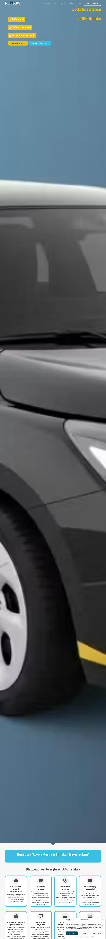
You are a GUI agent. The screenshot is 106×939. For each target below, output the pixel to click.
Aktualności (72, 3)
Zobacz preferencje (97, 933)
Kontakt (79, 3)
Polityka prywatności (79, 936)
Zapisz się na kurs (92, 3)
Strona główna (48, 3)
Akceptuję (72, 933)
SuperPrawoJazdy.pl (58, 859)
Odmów (84, 933)
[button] (103, 919)
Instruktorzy (63, 3)
